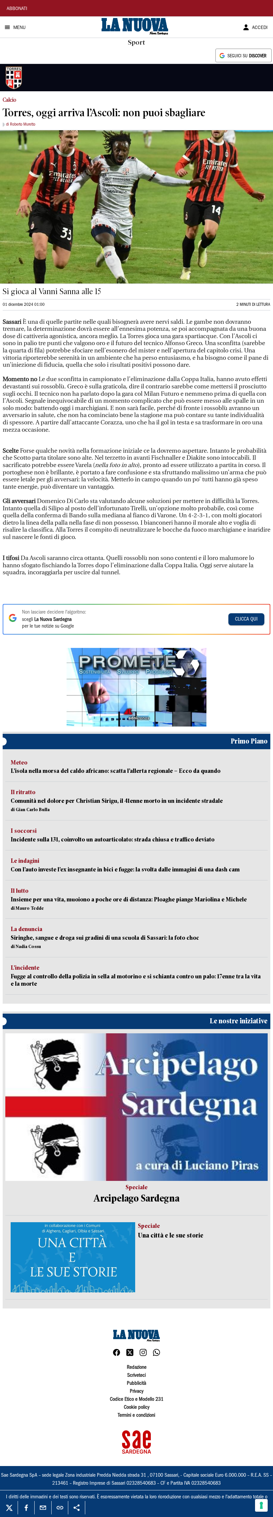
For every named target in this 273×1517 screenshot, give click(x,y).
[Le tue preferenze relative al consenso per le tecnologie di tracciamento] (261, 1505)
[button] (136, 687)
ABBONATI (17, 9)
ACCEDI (260, 28)
